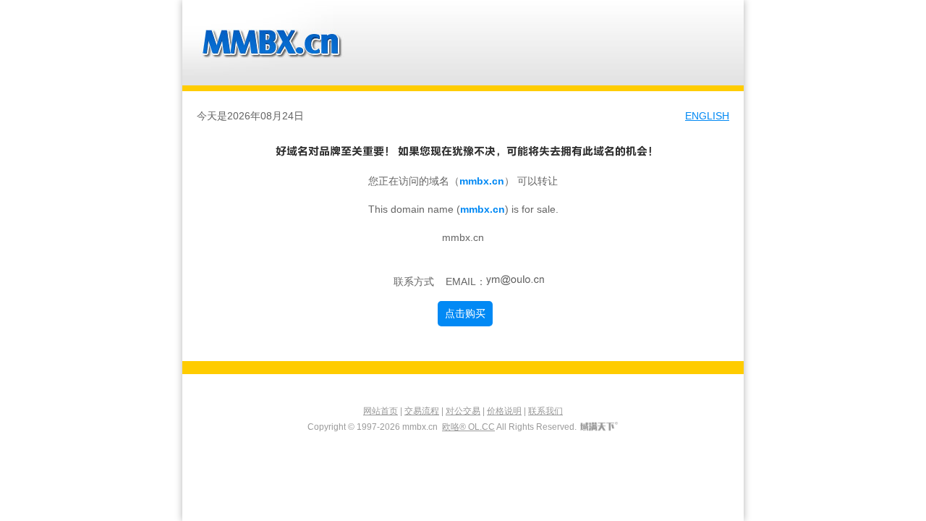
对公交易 (463, 411)
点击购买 (465, 313)
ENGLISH (707, 116)
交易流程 (421, 411)
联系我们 (545, 411)
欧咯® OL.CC (468, 427)
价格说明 (504, 411)
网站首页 (380, 411)
